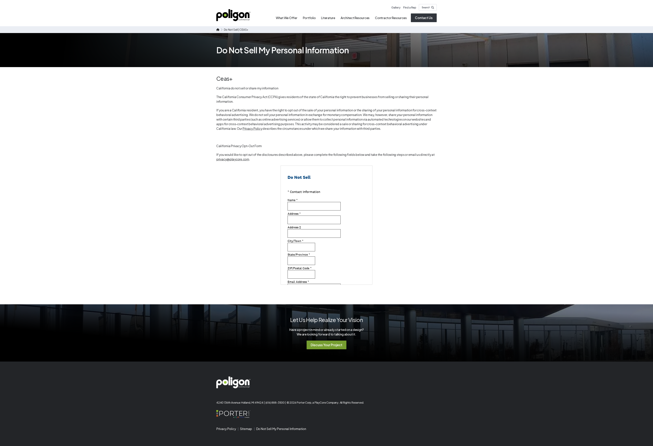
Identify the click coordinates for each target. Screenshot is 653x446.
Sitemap (246, 429)
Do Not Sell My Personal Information (281, 429)
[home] (217, 30)
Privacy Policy (252, 128)
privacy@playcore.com (232, 159)
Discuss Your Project (326, 345)
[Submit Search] (432, 7)
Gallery (395, 7)
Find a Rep (409, 7)
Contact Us (424, 18)
